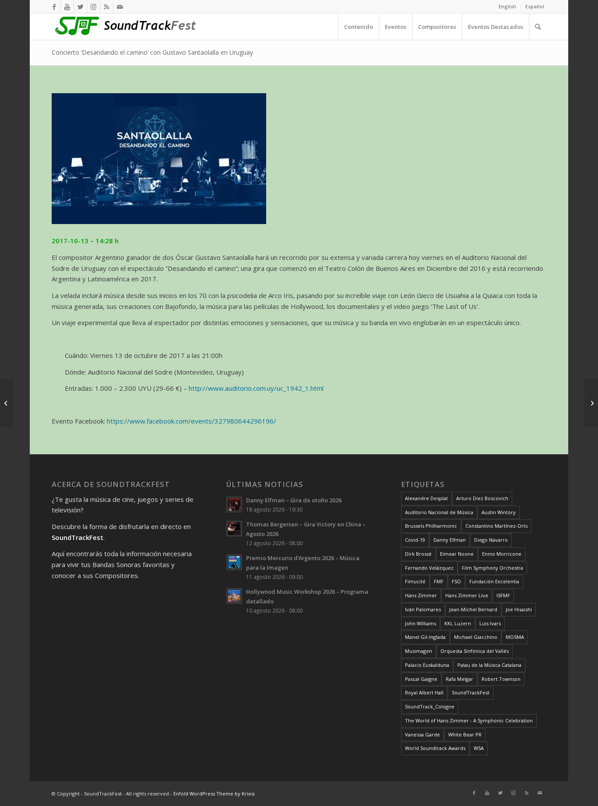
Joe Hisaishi (519, 609)
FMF (438, 581)
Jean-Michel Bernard (473, 609)
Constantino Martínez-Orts (496, 525)
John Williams (420, 623)
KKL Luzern (457, 623)
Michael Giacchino (475, 637)
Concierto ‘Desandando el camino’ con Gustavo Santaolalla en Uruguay (152, 52)
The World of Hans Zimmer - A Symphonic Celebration (469, 720)
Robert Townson (501, 679)
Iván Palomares (423, 609)
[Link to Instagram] (93, 6)
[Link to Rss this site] (106, 6)
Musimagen (418, 651)
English (507, 6)
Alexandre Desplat (426, 498)
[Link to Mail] (120, 6)
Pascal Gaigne (421, 679)
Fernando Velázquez (429, 567)
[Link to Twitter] (80, 6)
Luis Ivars (490, 623)
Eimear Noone (457, 553)
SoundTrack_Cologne (429, 706)
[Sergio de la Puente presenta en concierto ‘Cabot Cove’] (591, 403)
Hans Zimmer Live (466, 595)
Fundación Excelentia (494, 581)
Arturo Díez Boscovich (482, 498)
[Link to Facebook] (54, 6)
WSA (479, 748)
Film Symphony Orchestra (492, 567)
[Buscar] (537, 27)
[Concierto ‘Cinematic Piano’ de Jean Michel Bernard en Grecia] (7, 403)
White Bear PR (465, 734)
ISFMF (503, 595)
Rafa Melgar (459, 679)
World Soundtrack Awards (435, 748)
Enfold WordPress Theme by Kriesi (214, 793)
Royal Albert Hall (424, 692)
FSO (456, 581)
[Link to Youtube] (67, 6)
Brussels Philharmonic (431, 525)
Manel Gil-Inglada (425, 637)
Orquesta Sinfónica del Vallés (474, 651)
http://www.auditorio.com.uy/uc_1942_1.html (256, 388)
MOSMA (515, 637)
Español (534, 6)
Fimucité (415, 581)
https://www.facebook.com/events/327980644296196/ (191, 421)
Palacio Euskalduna (427, 665)
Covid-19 (415, 539)
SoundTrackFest (470, 692)
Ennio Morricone (501, 553)
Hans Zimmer (421, 595)
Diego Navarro (491, 539)
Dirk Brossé (418, 553)
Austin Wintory (499, 512)
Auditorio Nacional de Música (439, 512)
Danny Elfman (449, 539)
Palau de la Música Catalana (489, 665)
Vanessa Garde (422, 734)
